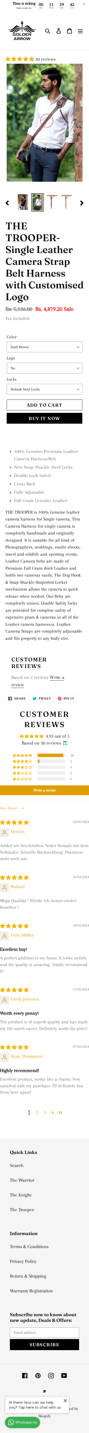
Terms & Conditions (29, 1246)
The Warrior (22, 1180)
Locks (12, 379)
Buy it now (44, 418)
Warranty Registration (31, 1291)
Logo (11, 358)
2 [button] (37, 1112)
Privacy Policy (23, 1261)
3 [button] (45, 1112)
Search (16, 1165)
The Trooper (22, 1209)
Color (12, 336)
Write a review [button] (44, 790)
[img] (14, 822)
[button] (20, 59)
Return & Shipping (28, 1276)
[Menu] (80, 30)
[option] (23, 202)
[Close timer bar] (84, 4)
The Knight (20, 1195)
